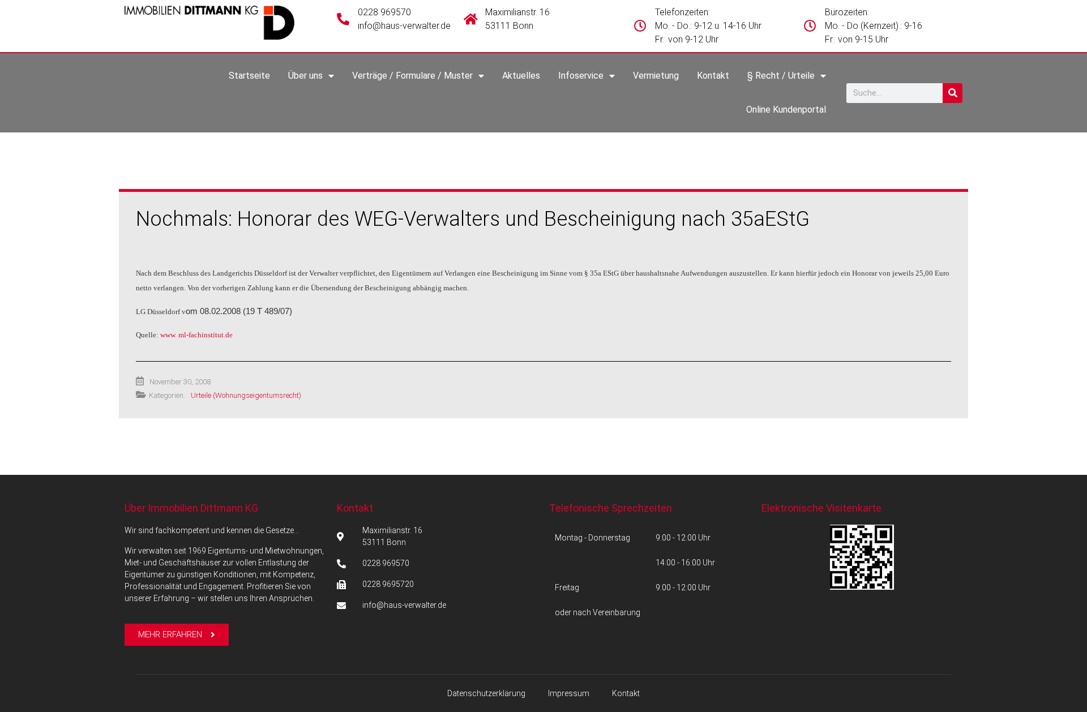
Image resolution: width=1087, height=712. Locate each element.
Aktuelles (521, 75)
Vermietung (656, 75)
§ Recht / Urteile (781, 75)
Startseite (249, 75)
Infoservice (581, 75)
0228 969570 (384, 12)
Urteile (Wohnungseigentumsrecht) (246, 395)
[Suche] (952, 93)
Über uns (305, 75)
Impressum (568, 693)
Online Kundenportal (786, 109)
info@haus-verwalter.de (404, 25)
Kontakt (713, 75)
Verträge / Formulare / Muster (412, 75)
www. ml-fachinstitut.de (196, 335)
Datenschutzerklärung (486, 693)
